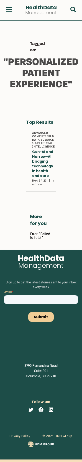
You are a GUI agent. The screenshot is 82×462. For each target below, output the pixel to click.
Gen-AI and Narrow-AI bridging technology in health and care (42, 163)
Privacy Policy (20, 436)
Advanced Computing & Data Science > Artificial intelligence (43, 139)
